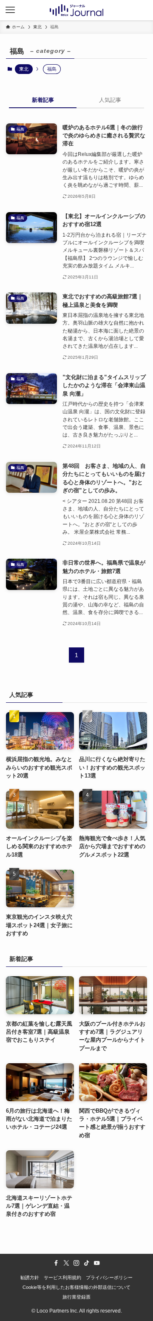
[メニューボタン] (10, 10)
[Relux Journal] (76, 10)
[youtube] (97, 1263)
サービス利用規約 (62, 1277)
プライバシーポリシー (109, 1277)
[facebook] (56, 1263)
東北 (23, 68)
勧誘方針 (29, 1277)
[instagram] (76, 1263)
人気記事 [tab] (110, 100)
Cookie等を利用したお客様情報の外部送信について (76, 1287)
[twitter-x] (66, 1263)
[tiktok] (87, 1263)
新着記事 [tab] (43, 100)
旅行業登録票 (76, 1296)
